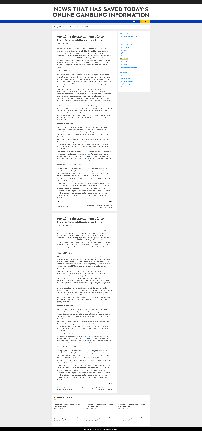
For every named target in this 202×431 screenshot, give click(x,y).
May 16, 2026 (58, 421)
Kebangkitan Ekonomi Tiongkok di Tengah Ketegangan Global (68, 405)
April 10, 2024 (69, 43)
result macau (124, 58)
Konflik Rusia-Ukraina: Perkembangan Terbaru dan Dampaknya (66, 418)
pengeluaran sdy (125, 84)
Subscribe (146, 21)
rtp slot (87, 154)
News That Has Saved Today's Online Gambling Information (101, 12)
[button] (138, 21)
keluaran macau (125, 56)
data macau (123, 87)
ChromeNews (106, 429)
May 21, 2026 (58, 408)
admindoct (61, 43)
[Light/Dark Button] (134, 21)
